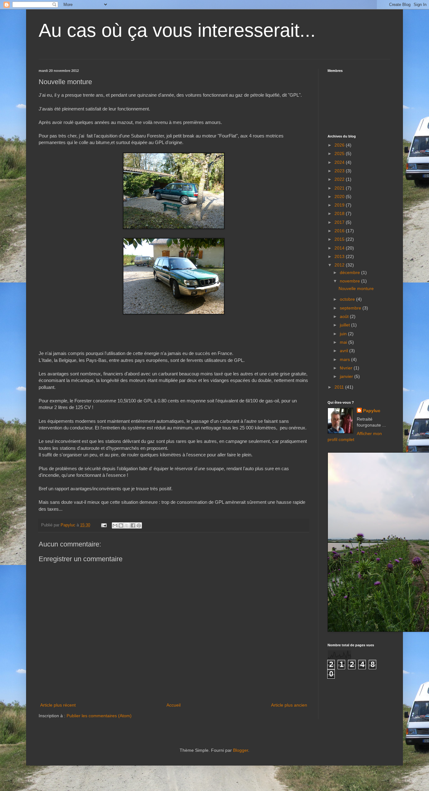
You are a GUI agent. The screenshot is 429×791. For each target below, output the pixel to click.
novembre (350, 280)
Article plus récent (58, 705)
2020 (340, 196)
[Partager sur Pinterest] (139, 525)
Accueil (173, 705)
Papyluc (371, 410)
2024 (340, 162)
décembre (350, 272)
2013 (340, 256)
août (345, 316)
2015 (340, 239)
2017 (340, 222)
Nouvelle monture (356, 288)
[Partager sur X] (127, 525)
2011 (339, 387)
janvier (347, 376)
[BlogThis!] (121, 525)
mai (344, 342)
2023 (340, 170)
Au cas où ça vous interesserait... (177, 30)
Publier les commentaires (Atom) (99, 715)
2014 (340, 247)
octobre (348, 299)
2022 (340, 179)
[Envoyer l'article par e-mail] (103, 525)
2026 (340, 145)
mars (345, 359)
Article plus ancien (289, 705)
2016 (340, 230)
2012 (340, 264)
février (347, 367)
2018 (340, 213)
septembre (351, 307)
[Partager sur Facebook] (133, 525)
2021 (340, 188)
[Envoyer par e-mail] (115, 525)
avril (344, 350)
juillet (345, 324)
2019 (340, 204)
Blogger (240, 750)
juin (344, 333)
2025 (340, 153)
